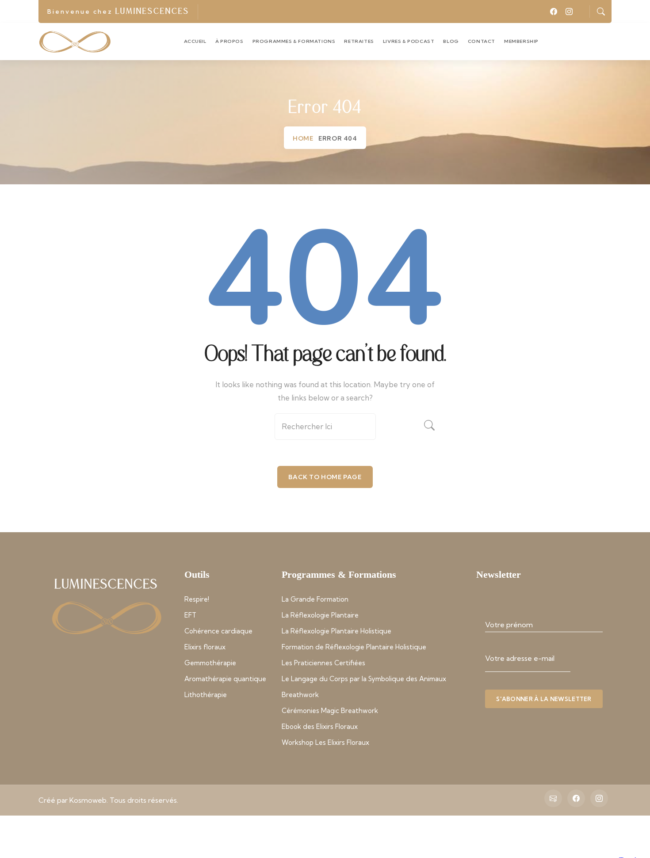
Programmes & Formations (294, 41)
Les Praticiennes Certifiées (323, 663)
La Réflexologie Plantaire (320, 615)
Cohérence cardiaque (218, 631)
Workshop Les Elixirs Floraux (325, 742)
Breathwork (300, 694)
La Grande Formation (315, 599)
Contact (481, 41)
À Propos (229, 41)
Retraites (359, 41)
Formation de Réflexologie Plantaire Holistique (354, 647)
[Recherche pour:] (325, 429)
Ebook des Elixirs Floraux (320, 726)
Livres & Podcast (409, 41)
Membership (521, 41)
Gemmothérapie (210, 663)
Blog (451, 41)
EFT (190, 615)
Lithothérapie (205, 694)
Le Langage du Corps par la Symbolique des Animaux (364, 679)
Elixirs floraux (205, 647)
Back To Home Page (324, 477)
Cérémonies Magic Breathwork (330, 710)
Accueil (195, 41)
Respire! (196, 599)
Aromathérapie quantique (225, 679)
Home (303, 138)
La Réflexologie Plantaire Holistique (336, 631)
